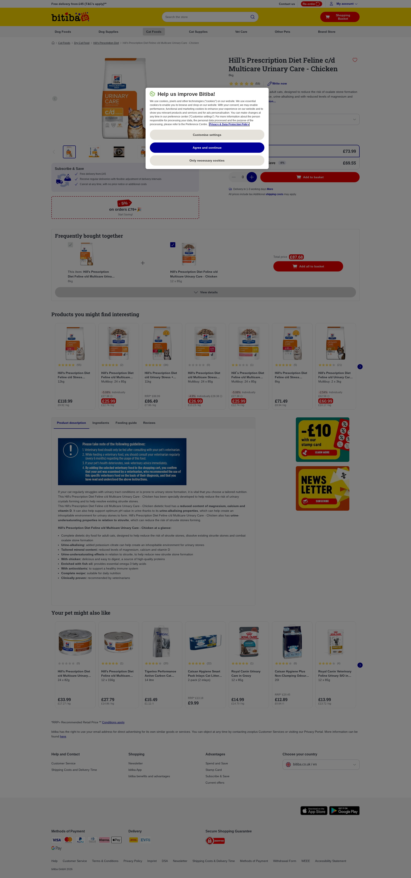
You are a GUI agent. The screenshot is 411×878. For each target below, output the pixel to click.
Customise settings (207, 134)
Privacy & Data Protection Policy (229, 124)
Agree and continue (207, 147)
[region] (207, 128)
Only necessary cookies (207, 160)
